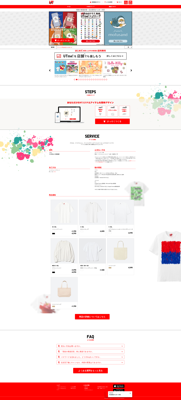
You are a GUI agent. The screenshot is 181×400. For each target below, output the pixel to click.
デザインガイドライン (62, 386)
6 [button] (85, 79)
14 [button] (102, 79)
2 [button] (76, 79)
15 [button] (104, 79)
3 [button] (79, 79)
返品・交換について (101, 388)
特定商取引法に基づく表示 (102, 386)
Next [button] (131, 70)
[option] (66, 69)
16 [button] (106, 79)
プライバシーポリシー (88, 389)
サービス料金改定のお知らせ (64, 47)
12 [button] (98, 79)
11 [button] (96, 79)
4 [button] (81, 79)
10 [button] (93, 79)
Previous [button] (50, 70)
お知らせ (86, 386)
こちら (54, 171)
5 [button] (83, 79)
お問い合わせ (73, 388)
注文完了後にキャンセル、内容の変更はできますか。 (82, 362)
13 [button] (100, 79)
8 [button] (89, 79)
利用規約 (86, 388)
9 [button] (91, 79)
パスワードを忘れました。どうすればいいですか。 (81, 357)
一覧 (128, 47)
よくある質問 (73, 386)
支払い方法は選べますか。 (71, 346)
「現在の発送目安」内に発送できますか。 (77, 352)
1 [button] (74, 79)
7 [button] (87, 79)
